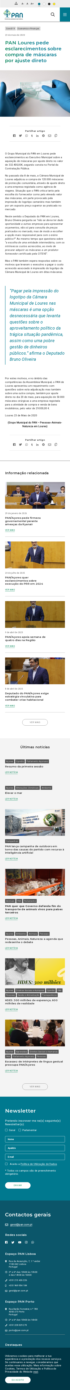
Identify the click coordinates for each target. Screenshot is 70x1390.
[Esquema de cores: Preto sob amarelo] (54, 4)
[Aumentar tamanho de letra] (32, 4)
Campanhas (12, 841)
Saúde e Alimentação (28, 995)
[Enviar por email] (49, 136)
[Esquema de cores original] (39, 4)
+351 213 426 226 (18, 1280)
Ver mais (10, 530)
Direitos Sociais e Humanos (30, 990)
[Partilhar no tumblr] (32, 136)
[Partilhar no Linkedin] (37, 136)
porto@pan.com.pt (19, 1330)
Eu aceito (18, 1380)
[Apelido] (35, 1147)
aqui (35, 1371)
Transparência (49, 995)
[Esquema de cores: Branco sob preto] (49, 4)
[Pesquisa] (53, 14)
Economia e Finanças (28, 28)
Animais (10, 901)
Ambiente (46, 788)
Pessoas (44, 934)
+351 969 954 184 (18, 1285)
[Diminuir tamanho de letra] (23, 4)
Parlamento (30, 901)
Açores (9, 761)
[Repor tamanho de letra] (27, 4)
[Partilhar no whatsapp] (27, 136)
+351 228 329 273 (18, 1325)
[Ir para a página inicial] (13, 14)
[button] (65, 14)
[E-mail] (35, 1156)
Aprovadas (21, 1052)
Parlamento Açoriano (37, 761)
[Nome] (35, 1139)
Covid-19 (10, 28)
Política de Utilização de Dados (39, 1164)
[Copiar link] (55, 136)
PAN (19, 901)
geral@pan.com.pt (21, 1224)
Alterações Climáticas (27, 788)
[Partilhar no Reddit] (43, 136)
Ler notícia (11, 772)
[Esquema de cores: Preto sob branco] (44, 4)
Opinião (20, 761)
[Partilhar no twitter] (20, 136)
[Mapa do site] (16, 3)
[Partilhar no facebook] (15, 136)
